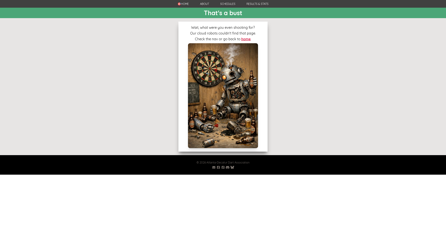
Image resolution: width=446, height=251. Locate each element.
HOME (183, 4)
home (246, 39)
